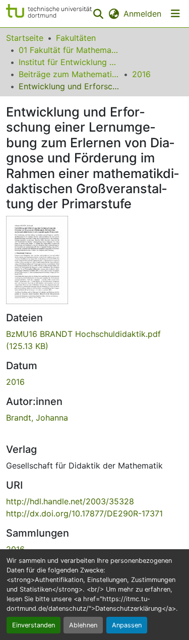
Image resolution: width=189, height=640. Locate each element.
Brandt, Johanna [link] (37, 418)
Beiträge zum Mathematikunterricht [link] (69, 74)
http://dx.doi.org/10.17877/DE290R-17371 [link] (84, 513)
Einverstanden (33, 625)
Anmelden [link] (142, 14)
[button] (49, 13)
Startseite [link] (24, 38)
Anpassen (127, 625)
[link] (94, 340)
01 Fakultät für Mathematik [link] (69, 50)
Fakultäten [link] (76, 38)
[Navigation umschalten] (175, 13)
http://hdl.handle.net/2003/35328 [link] (70, 501)
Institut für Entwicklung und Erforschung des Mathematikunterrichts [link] (69, 62)
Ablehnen (83, 625)
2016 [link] (141, 74)
